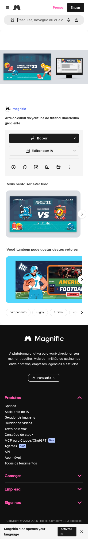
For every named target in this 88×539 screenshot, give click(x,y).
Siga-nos (13, 502)
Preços (58, 7)
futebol (58, 312)
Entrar (75, 7)
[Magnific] (44, 339)
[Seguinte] (82, 214)
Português (44, 378)
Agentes (15, 446)
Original (30, 40)
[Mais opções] (69, 167)
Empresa (12, 489)
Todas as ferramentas (21, 463)
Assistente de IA (17, 412)
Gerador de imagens (20, 417)
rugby (40, 312)
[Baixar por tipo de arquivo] (74, 138)
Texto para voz (16, 429)
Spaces (10, 406)
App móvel (13, 458)
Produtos (13, 397)
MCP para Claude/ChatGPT (29, 440)
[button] (44, 378)
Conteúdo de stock (19, 434)
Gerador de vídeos (18, 423)
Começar (13, 475)
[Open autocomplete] (10, 20)
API (7, 452)
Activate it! (66, 531)
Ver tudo (41, 184)
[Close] (81, 532)
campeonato (18, 312)
